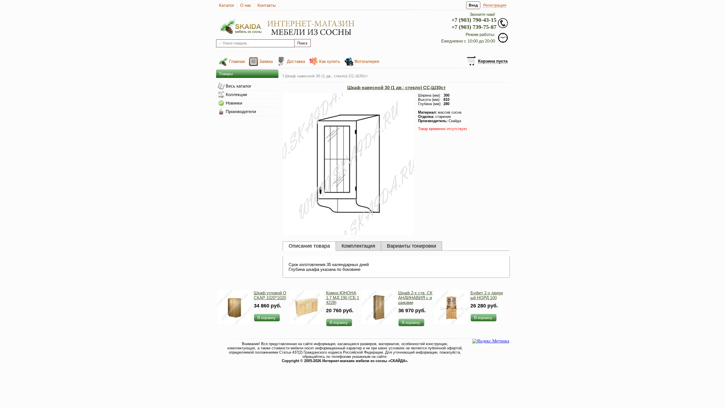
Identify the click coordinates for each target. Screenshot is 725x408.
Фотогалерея (366, 61)
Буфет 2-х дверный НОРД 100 (486, 295)
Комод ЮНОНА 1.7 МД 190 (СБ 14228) (342, 297)
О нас (245, 5)
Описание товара (309, 246)
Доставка (296, 61)
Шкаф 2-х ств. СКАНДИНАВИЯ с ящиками (415, 297)
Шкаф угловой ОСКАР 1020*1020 (270, 295)
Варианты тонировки (411, 246)
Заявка (266, 61)
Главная (237, 61)
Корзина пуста (493, 61)
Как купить (329, 61)
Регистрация (494, 5)
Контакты (266, 5)
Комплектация (358, 246)
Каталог (226, 5)
